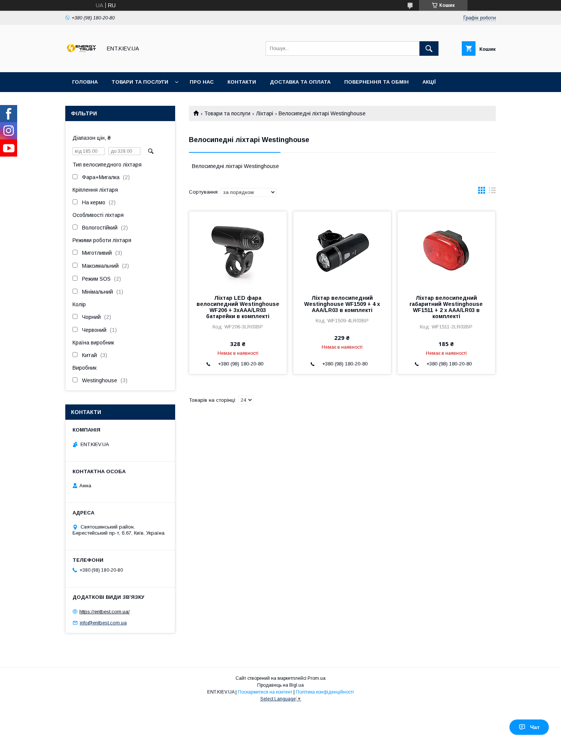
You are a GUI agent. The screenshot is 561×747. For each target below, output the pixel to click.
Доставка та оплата (300, 82)
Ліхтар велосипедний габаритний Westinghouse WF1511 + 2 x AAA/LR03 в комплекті (446, 307)
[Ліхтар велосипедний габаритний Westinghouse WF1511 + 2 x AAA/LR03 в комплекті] (446, 250)
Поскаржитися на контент (265, 692)
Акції (429, 82)
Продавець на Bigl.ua (280, 685)
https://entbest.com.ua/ (104, 611)
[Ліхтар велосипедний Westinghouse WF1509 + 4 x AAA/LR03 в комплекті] (342, 250)
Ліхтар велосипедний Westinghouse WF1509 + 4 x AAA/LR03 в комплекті (342, 304)
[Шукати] (428, 48)
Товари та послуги (139, 82)
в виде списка (492, 192)
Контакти (241, 82)
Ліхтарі (264, 113)
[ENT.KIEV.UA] (81, 62)
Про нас (202, 82)
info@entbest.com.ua (103, 623)
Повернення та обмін (376, 82)
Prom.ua (317, 678)
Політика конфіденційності (325, 692)
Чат (535, 727)
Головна (85, 82)
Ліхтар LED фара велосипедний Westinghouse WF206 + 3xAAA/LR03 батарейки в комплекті (238, 307)
